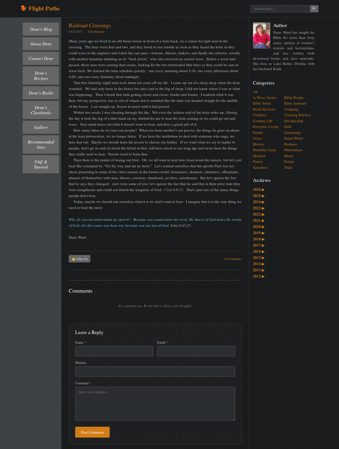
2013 (259, 270)
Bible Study (262, 103)
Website (80, 362)
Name (80, 342)
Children (259, 114)
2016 (259, 251)
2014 (259, 263)
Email (162, 342)
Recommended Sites (41, 144)
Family (258, 132)
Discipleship (293, 120)
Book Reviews (264, 109)
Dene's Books (41, 93)
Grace (257, 138)
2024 (259, 201)
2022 (259, 214)
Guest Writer (294, 138)
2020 (259, 226)
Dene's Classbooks (41, 109)
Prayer (258, 161)
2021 (259, 220)
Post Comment (92, 432)
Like (79, 258)
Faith (288, 126)
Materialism (293, 149)
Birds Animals (295, 103)
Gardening (292, 132)
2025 (259, 195)
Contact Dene (41, 58)
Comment (83, 383)
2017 (259, 245)
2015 (259, 257)
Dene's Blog (41, 29)
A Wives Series (264, 97)
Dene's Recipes (41, 75)
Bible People (294, 97)
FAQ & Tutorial (41, 164)
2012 (259, 276)
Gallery (41, 127)
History (258, 143)
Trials (288, 167)
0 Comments (96, 31)
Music (289, 155)
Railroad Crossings (90, 25)
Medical (259, 155)
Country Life (262, 120)
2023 (259, 208)
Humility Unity (264, 149)
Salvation (260, 167)
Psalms (289, 161)
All (255, 91)
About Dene (41, 44)
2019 (259, 232)
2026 (259, 189)
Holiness (291, 143)
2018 (259, 239)
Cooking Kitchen (297, 114)
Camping (291, 109)
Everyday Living (266, 126)
